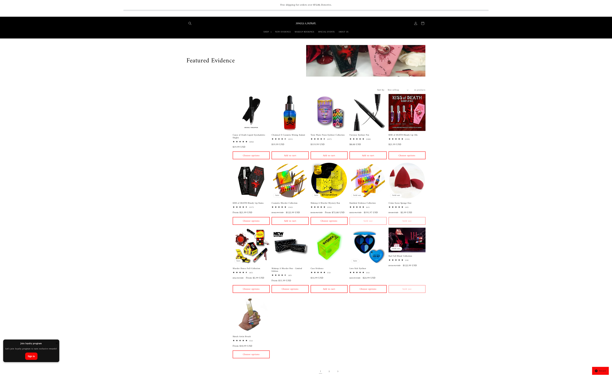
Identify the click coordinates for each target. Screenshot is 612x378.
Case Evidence (317, 268)
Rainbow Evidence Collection (363, 203)
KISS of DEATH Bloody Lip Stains (248, 203)
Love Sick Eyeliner (358, 268)
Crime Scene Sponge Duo (400, 203)
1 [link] (320, 371)
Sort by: (381, 90)
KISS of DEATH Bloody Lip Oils (403, 135)
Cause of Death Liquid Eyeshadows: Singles (249, 136)
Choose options (251, 155)
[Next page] (337, 371)
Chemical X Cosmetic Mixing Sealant (288, 135)
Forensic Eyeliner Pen (359, 135)
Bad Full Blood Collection (400, 256)
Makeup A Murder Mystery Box (325, 203)
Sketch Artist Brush (242, 336)
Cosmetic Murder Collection (285, 203)
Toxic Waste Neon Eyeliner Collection (328, 135)
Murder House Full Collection (246, 268)
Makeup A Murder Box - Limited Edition (287, 270)
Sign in (31, 356)
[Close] (56, 343)
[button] (189, 23)
